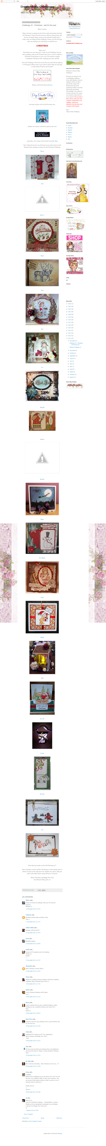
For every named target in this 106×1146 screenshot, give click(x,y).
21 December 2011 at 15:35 (33, 1055)
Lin (42, 830)
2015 (69, 328)
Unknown (28, 915)
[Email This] (38, 890)
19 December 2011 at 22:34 (33, 1040)
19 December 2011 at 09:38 (33, 1013)
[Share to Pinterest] (44, 890)
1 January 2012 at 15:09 (32, 1110)
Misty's (28, 900)
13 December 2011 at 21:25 (33, 960)
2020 (69, 314)
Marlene (70, 132)
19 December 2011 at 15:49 (33, 1026)
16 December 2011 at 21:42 (33, 996)
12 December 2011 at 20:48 (33, 943)
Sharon (70, 137)
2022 (69, 309)
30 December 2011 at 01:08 (33, 1092)
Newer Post (25, 1118)
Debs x (42, 215)
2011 (69, 338)
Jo (26, 1098)
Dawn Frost (29, 1019)
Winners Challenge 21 (75, 347)
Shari (42, 256)
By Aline (28, 1061)
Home (42, 1118)
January (72, 377)
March (72, 372)
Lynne (42, 753)
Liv (42, 367)
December (73, 341)
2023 (69, 306)
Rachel (42, 479)
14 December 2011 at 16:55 (33, 971)
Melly (42, 637)
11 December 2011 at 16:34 (33, 909)
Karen (27, 1002)
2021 (69, 311)
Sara (42, 290)
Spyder (28, 990)
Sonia (27, 1032)
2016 (69, 325)
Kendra (42, 794)
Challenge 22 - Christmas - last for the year (76, 343)
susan (27, 938)
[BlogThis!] (40, 890)
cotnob (28, 949)
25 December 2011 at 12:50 (33, 1066)
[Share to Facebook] (43, 890)
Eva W (42, 719)
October (72, 353)
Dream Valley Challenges (37, 6)
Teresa (27, 977)
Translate (78, 37)
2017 (69, 322)
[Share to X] (41, 890)
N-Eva (69, 134)
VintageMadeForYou (74, 28)
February (72, 374)
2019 (69, 317)
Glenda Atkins (30, 927)
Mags (42, 519)
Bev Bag (55, 141)
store (53, 104)
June (71, 364)
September (73, 356)
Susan (27, 1072)
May (71, 366)
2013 (69, 333)
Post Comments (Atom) (35, 1121)
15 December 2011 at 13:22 (33, 984)
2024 (69, 304)
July (71, 361)
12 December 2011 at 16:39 (33, 932)
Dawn (42, 151)
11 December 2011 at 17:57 (33, 922)
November (73, 350)
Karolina (70, 128)
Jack (42, 184)
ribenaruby (29, 966)
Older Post (59, 1118)
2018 (69, 320)
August (72, 358)
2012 (69, 335)
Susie (42, 597)
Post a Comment (28, 1114)
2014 (69, 330)
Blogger (60, 1133)
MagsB (42, 407)
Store (51, 85)
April (71, 369)
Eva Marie (42, 558)
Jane (27, 1046)
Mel (42, 678)
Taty (69, 139)
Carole (69, 125)
